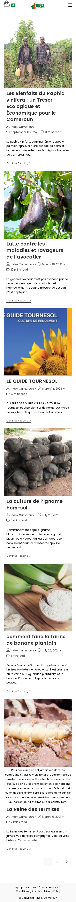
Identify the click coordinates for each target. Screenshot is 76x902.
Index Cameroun (22, 127)
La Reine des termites (32, 809)
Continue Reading (18, 163)
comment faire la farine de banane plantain (36, 639)
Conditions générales (29, 891)
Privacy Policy (52, 891)
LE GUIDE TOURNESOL (32, 381)
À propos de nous (25, 887)
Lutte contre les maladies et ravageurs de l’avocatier (35, 250)
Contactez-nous (48, 887)
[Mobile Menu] (70, 5)
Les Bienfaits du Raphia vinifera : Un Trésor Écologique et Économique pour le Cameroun (35, 106)
